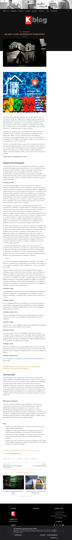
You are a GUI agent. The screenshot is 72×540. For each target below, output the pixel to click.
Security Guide (7, 458)
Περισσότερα (53, 537)
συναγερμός (33, 458)
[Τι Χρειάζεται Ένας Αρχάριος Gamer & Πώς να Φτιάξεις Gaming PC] (13, 482)
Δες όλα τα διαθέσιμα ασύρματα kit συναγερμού (21, 450)
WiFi (14, 458)
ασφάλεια (26, 458)
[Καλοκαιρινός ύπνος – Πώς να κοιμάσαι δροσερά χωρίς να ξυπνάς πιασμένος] (35, 482)
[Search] (68, 11)
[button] (5, 486)
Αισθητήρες (7, 258)
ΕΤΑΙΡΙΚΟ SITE (13, 519)
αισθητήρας (19, 458)
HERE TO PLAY (59, 514)
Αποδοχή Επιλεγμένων (52, 535)
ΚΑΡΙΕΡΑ (13, 525)
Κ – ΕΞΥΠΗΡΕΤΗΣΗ (59, 512)
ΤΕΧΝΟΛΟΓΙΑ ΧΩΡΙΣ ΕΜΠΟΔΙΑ (59, 516)
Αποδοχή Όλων (18, 535)
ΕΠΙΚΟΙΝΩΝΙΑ (59, 517)
